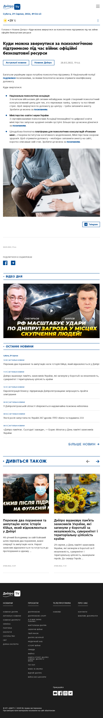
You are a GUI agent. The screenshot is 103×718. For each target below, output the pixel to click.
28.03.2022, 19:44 (70, 62)
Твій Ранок (33, 633)
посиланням (40, 109)
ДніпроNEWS (34, 612)
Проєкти (33, 603)
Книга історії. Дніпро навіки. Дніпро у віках (38, 659)
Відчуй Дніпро (35, 673)
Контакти (82, 612)
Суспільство (9, 636)
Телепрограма (62, 603)
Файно (31, 654)
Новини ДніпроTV (11, 620)
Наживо (57, 612)
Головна (6, 29)
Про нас (83, 603)
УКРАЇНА (7, 624)
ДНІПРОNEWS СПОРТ (37, 616)
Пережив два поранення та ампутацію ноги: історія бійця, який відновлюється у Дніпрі (24, 526)
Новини (8, 603)
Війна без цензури (37, 677)
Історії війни (34, 646)
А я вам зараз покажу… (34, 620)
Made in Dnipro (35, 669)
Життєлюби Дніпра (37, 625)
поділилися (9, 78)
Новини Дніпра (19, 29)
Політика (7, 628)
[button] (97, 461)
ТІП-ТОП (31, 665)
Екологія (7, 632)
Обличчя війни (35, 629)
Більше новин (81, 444)
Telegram (93, 224)
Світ (5, 640)
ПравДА (31, 650)
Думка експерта (11, 644)
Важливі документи (88, 616)
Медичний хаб (35, 641)
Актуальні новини (16, 62)
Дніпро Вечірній (36, 637)
